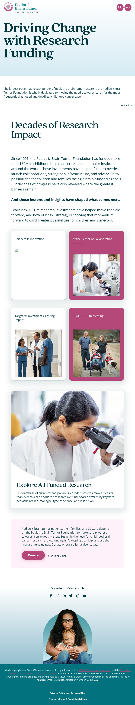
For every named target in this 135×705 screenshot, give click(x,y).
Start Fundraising (57, 555)
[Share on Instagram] (57, 595)
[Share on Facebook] (50, 595)
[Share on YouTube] (84, 595)
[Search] (120, 7)
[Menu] (127, 7)
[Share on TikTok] (77, 595)
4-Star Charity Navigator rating (95, 670)
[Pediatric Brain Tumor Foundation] (21, 7)
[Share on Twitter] (70, 595)
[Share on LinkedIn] (64, 595)
